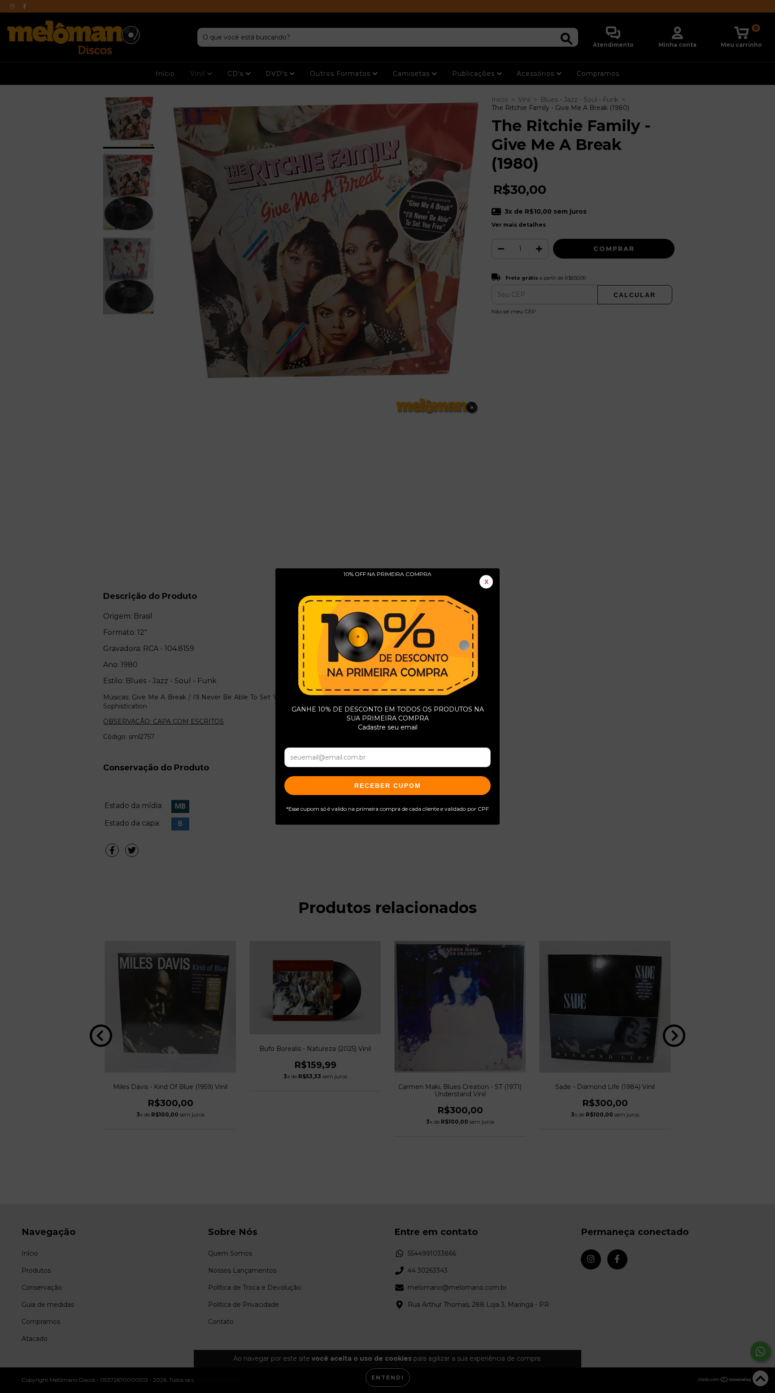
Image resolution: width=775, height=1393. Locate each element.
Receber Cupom (387, 785)
